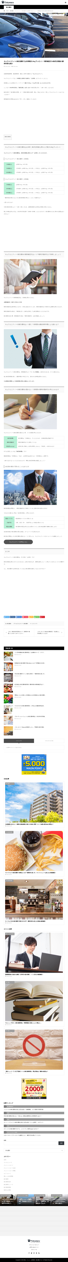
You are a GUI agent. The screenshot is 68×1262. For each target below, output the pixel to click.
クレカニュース (8, 1162)
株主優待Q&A (7, 1181)
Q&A (5, 1159)
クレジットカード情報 (9, 1170)
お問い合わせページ (34, 1247)
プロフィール (34, 1249)
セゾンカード (7, 1173)
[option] (8, 1200)
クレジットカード (8, 1165)
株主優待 (8, 7)
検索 (5, 1140)
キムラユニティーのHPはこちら (18, 542)
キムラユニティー (19, 623)
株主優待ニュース (8, 1184)
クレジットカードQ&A (10, 1168)
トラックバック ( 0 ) (49, 740)
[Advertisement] (34, 118)
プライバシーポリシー (34, 1244)
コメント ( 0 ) (19, 740)
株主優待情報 (7, 1187)
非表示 (8, 136)
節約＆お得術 (7, 1190)
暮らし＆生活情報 (8, 1176)
